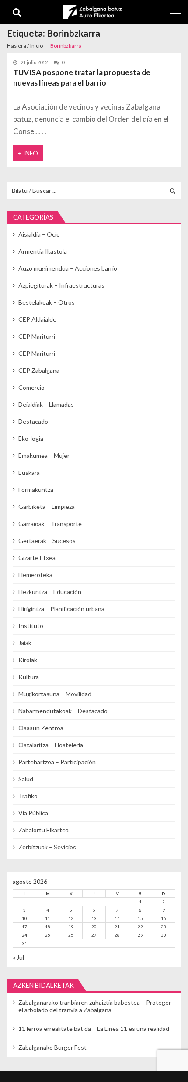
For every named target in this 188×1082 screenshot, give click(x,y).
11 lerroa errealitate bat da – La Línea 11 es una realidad (93, 1028)
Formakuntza (35, 489)
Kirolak (27, 659)
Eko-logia (30, 438)
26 (70, 935)
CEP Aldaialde (37, 319)
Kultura (28, 676)
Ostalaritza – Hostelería (50, 745)
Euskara (29, 472)
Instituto (30, 625)
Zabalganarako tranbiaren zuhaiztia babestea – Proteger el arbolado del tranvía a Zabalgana (94, 1006)
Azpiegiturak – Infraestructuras (61, 285)
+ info (28, 153)
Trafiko (28, 796)
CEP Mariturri (36, 336)
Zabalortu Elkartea (43, 830)
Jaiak (24, 642)
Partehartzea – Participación (57, 762)
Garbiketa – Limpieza (46, 506)
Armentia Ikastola (42, 251)
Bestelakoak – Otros (46, 302)
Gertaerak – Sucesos (47, 540)
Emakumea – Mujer (44, 455)
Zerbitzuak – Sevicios (47, 847)
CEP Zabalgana (38, 370)
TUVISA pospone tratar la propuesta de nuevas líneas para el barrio (81, 77)
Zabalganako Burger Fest (52, 1047)
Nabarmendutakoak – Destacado (63, 710)
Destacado (33, 421)
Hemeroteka (35, 574)
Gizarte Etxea (37, 557)
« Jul (18, 957)
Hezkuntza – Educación (49, 591)
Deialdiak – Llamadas (46, 404)
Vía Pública (33, 813)
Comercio (31, 387)
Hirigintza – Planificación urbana (61, 608)
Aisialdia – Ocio (39, 234)
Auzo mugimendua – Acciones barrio (67, 268)
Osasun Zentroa (40, 728)
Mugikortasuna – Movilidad (54, 693)
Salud (25, 779)
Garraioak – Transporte (50, 523)
